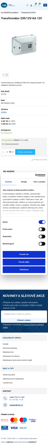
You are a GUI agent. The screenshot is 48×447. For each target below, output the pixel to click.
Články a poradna (9, 375)
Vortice (4, 112)
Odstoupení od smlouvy (11, 356)
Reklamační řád (8, 352)
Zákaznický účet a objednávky (13, 379)
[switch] (42, 229)
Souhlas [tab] (8, 182)
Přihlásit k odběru (24, 320)
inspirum (10, 442)
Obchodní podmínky (10, 348)
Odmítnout (24, 270)
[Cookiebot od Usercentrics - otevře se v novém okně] (35, 175)
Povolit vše (24, 254)
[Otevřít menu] (45, 5)
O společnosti (7, 383)
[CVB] (8, 5)
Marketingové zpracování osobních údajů (17, 360)
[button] (10, 144)
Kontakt (5, 344)
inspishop (32, 442)
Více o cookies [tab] (39, 182)
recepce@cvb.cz (16, 405)
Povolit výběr (24, 262)
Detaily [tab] (24, 182)
